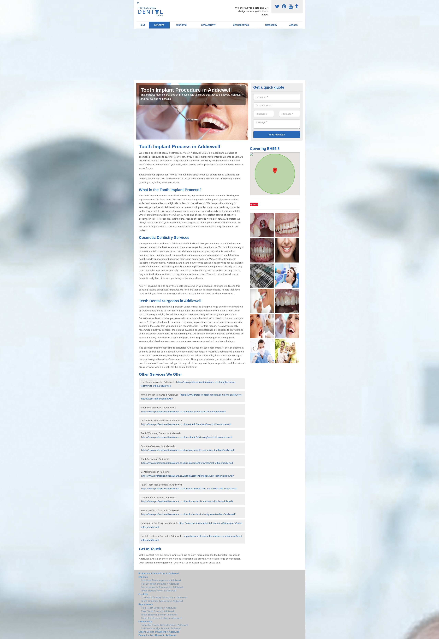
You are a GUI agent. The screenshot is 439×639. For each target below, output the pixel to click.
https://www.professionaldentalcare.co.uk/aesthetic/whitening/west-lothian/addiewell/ (186, 437)
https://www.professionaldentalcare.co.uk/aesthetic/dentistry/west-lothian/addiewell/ (186, 424)
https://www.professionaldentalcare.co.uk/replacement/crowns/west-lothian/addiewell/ (187, 462)
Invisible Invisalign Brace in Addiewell (161, 628)
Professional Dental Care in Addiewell (158, 573)
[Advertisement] (219, 54)
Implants (159, 25)
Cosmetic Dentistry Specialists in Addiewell (164, 597)
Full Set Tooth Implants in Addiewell (160, 583)
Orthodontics (241, 25)
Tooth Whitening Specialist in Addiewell (162, 601)
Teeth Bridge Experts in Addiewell (159, 614)
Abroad (293, 25)
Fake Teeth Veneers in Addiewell (158, 607)
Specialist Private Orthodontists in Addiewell (164, 625)
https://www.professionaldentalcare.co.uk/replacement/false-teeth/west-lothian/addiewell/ (189, 488)
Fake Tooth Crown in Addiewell (157, 611)
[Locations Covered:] (138, 3)
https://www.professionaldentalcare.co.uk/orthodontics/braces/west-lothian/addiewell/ (187, 501)
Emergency (271, 25)
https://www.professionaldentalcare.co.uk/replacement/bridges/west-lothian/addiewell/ (187, 475)
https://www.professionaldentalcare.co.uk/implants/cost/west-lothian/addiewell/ (183, 411)
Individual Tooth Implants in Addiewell (161, 580)
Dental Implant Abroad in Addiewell (157, 635)
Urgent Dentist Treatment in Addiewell (158, 631)
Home (142, 25)
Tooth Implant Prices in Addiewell (158, 590)
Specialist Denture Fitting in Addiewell (161, 618)
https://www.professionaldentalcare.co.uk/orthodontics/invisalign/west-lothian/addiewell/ (188, 514)
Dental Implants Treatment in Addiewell (162, 587)
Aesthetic (181, 25)
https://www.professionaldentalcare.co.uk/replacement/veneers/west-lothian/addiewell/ (187, 450)
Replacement (208, 25)
